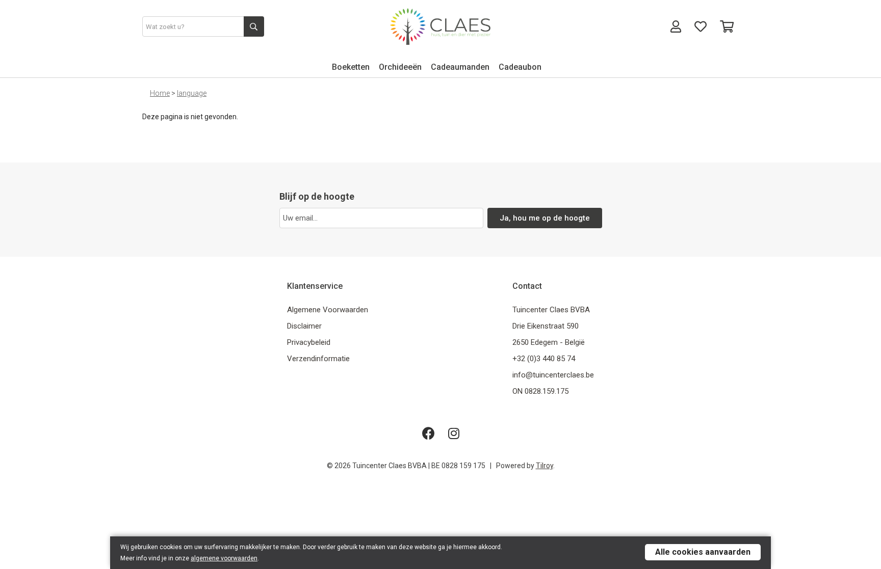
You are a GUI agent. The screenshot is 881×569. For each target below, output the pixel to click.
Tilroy (544, 466)
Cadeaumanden (460, 67)
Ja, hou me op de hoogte (545, 218)
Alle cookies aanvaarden (702, 552)
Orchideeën (400, 67)
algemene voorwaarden (224, 558)
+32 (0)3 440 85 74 (543, 358)
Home (160, 93)
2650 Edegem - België (548, 342)
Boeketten (351, 67)
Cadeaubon (520, 67)
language (191, 93)
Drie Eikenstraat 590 (545, 326)
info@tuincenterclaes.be (553, 375)
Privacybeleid (308, 342)
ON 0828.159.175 (540, 391)
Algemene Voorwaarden (327, 309)
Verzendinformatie (318, 358)
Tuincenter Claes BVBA (551, 309)
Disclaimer (304, 326)
